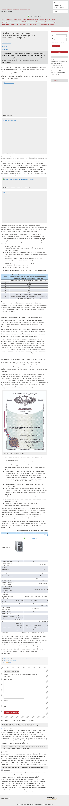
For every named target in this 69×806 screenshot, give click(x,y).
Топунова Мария (6, 43)
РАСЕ (62, 65)
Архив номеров (60, 7)
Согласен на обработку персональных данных (59, 42)
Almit (52, 69)
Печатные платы (30, 22)
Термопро (62, 72)
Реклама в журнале (25, 9)
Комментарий (8, 679)
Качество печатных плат (30, 24)
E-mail (53, 39)
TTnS (52, 74)
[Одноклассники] (7, 662)
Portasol (58, 72)
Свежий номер (59, 2)
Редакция (9, 9)
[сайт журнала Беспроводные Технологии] (52, 798)
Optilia (60, 61)
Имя (53, 35)
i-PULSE (54, 72)
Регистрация (9, 11)
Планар (59, 69)
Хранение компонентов (19, 658)
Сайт (5, 706)
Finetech (58, 67)
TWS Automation (54, 61)
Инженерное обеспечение (9, 19)
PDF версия (5, 49)
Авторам (4, 9)
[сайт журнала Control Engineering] (63, 798)
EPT (66, 69)
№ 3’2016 (4, 46)
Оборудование (40, 22)
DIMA (65, 67)
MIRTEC (61, 67)
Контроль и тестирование (42, 19)
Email (5, 700)
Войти (3, 11)
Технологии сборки (50, 22)
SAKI (52, 72)
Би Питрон (53, 67)
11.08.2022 (6, 658)
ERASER (58, 63)
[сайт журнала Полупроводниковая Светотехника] (38, 798)
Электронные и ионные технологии (12, 24)
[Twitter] (5, 662)
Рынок (53, 19)
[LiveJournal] (11, 662)
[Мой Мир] (9, 662)
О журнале (16, 9)
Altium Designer (55, 65)
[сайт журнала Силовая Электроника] (16, 798)
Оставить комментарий (10, 660)
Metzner (55, 69)
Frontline (53, 59)
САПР (22, 22)
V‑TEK (64, 65)
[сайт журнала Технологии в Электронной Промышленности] (26, 798)
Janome (63, 59)
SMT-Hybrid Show (62, 70)
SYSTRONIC (64, 61)
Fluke (52, 63)
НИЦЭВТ (63, 69)
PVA (61, 63)
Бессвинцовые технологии (46, 24)
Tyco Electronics (56, 74)
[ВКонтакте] (3, 662)
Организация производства (26, 19)
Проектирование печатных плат (11, 22)
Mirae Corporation (54, 70)
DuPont (55, 63)
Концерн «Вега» (58, 59)
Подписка (58, 5)
